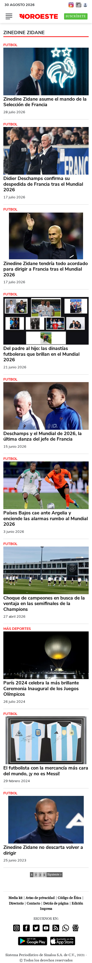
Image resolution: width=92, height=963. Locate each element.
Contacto (33, 903)
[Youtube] (46, 928)
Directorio (16, 903)
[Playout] (71, 5)
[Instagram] (16, 928)
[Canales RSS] (55, 928)
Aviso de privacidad (40, 898)
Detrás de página (56, 903)
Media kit (15, 898)
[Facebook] (26, 928)
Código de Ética (69, 898)
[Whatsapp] (65, 928)
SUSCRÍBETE (76, 16)
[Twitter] (36, 928)
